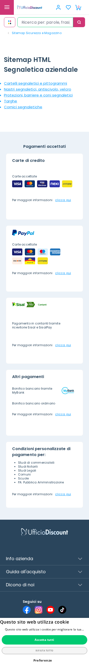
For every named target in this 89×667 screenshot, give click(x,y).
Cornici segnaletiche (23, 107)
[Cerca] (79, 22)
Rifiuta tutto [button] (44, 650)
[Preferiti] (68, 7)
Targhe (10, 101)
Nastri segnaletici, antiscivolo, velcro (37, 89)
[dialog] (44, 642)
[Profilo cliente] (58, 7)
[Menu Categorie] (7, 7)
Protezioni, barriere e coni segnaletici (38, 95)
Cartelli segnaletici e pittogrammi (35, 83)
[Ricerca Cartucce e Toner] (9, 22)
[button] (44, 660)
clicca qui (63, 200)
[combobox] (45, 22)
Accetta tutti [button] (44, 640)
